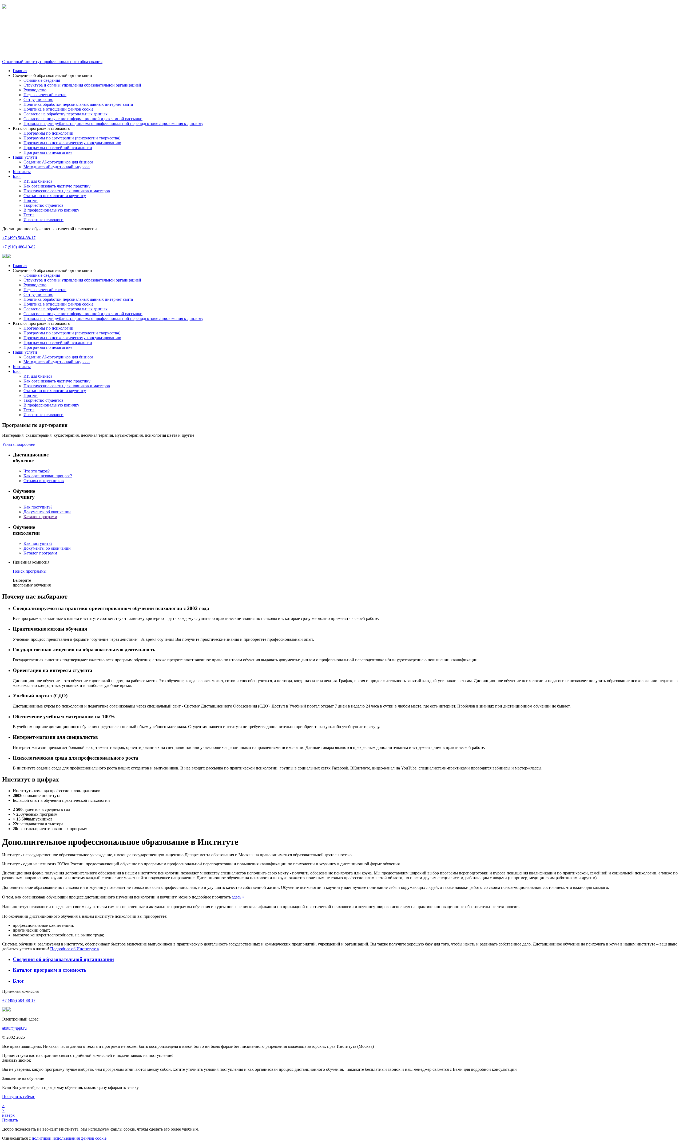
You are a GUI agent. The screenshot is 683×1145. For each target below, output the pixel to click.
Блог (17, 176)
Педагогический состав (44, 94)
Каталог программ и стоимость (49, 970)
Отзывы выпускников (43, 480)
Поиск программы (29, 571)
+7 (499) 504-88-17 (18, 238)
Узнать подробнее (18, 444)
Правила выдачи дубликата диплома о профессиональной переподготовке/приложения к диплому (113, 123)
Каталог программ (40, 516)
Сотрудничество (38, 99)
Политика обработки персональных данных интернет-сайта (78, 104)
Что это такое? (36, 471)
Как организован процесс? (47, 476)
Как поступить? (37, 507)
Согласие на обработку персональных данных (65, 114)
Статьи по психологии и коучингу (54, 195)
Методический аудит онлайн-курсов (56, 167)
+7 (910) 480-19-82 (18, 247)
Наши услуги (25, 157)
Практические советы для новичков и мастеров (66, 191)
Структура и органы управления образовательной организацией (82, 85)
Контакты (22, 171)
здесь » (238, 897)
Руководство (34, 90)
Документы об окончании (47, 512)
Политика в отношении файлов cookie (58, 109)
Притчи (30, 200)
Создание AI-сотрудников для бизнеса (58, 162)
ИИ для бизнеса (37, 181)
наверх (8, 1115)
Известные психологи (43, 219)
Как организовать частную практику (56, 186)
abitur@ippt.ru (14, 1028)
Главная (20, 70)
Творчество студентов (43, 205)
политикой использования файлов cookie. (70, 1138)
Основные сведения (41, 80)
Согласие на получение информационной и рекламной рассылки (82, 118)
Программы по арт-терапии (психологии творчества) (71, 138)
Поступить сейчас (18, 1096)
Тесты (28, 215)
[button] (341, 21)
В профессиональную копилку (51, 210)
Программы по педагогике (47, 152)
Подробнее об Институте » (74, 949)
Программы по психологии (48, 133)
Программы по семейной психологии (57, 147)
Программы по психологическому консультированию (72, 142)
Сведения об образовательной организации (63, 959)
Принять (10, 1120)
